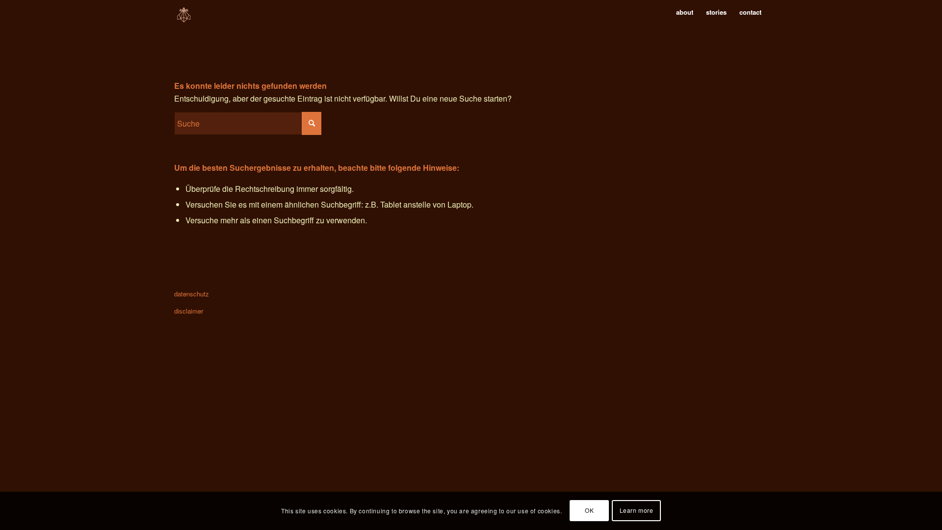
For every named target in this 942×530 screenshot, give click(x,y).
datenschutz (191, 293)
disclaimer (188, 311)
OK (589, 510)
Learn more (637, 510)
